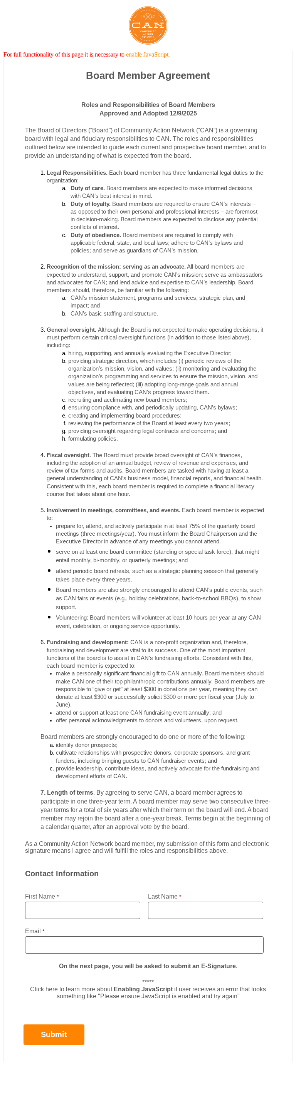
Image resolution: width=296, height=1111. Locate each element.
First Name (40, 896)
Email (33, 931)
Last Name (163, 896)
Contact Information (148, 1076)
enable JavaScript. (148, 54)
